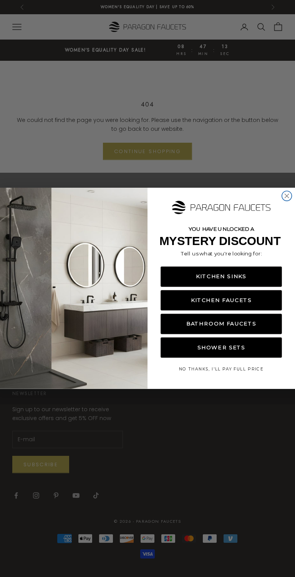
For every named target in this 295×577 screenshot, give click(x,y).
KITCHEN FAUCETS (221, 300)
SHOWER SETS (221, 348)
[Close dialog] (287, 196)
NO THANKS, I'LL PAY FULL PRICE (221, 369)
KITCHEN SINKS (221, 276)
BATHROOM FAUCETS (221, 324)
